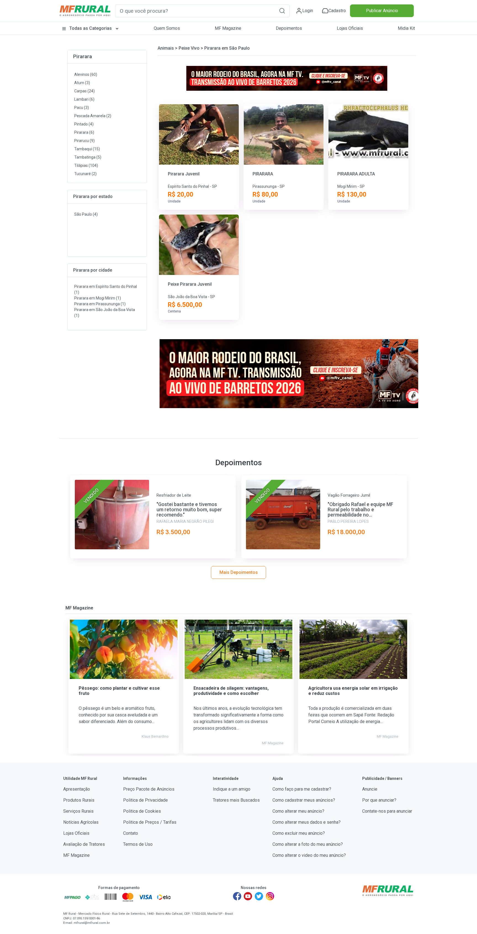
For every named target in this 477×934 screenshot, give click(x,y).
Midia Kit (406, 28)
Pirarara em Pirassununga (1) (100, 304)
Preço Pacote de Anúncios (148, 789)
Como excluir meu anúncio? (298, 833)
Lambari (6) (84, 99)
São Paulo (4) (86, 214)
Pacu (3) (81, 107)
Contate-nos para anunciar (387, 811)
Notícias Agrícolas (81, 822)
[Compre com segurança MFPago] (72, 897)
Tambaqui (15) (87, 149)
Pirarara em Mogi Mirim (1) (97, 298)
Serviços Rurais (78, 811)
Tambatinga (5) (87, 157)
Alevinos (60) (85, 74)
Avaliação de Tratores (84, 844)
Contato (130, 833)
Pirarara (82, 56)
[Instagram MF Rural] (269, 896)
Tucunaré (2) (85, 174)
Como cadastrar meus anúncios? (303, 800)
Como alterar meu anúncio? (298, 811)
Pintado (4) (84, 124)
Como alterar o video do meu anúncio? (309, 855)
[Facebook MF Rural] (237, 896)
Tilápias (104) (86, 165)
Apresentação (76, 789)
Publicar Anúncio (382, 10)
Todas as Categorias (90, 28)
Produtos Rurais (78, 800)
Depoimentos (289, 28)
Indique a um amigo (231, 789)
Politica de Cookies (142, 811)
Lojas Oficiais (350, 28)
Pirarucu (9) (84, 140)
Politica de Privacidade (145, 800)
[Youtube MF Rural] (248, 896)
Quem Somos (167, 28)
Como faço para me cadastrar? (301, 789)
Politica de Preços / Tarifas (149, 822)
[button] (282, 10)
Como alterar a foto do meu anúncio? (307, 844)
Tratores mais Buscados (236, 800)
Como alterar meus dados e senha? (306, 822)
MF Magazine (228, 28)
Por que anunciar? (379, 800)
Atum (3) (82, 83)
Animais (166, 48)
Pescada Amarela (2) (92, 116)
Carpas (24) (84, 91)
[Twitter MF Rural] (258, 896)
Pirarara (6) (84, 132)
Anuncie (369, 789)
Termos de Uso (138, 844)
